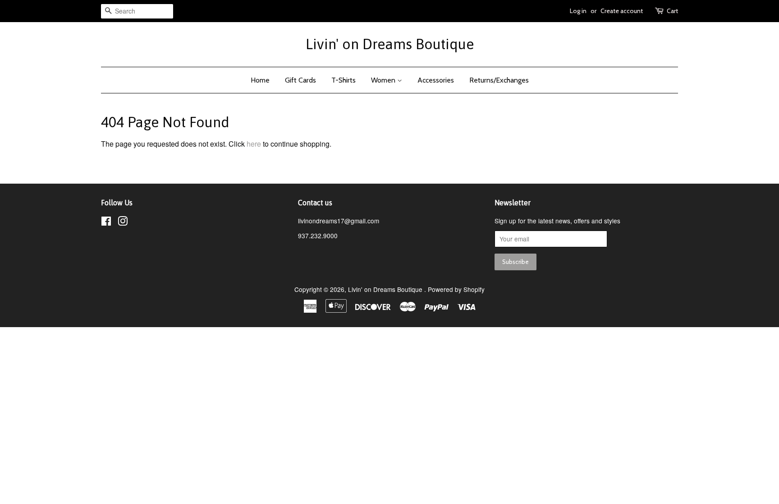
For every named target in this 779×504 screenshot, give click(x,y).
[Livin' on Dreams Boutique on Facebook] (106, 222)
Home (260, 80)
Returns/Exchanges (499, 80)
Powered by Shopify (456, 289)
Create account (621, 11)
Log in (578, 11)
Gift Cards (300, 80)
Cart (672, 11)
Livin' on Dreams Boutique (390, 44)
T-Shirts (343, 80)
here (254, 144)
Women (384, 80)
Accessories (435, 80)
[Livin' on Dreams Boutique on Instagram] (123, 222)
